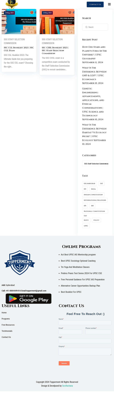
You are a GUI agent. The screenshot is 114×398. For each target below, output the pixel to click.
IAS (101, 183)
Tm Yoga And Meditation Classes (75, 267)
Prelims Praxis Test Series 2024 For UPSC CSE (81, 273)
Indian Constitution (93, 195)
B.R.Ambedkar (89, 183)
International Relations (95, 200)
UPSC (86, 226)
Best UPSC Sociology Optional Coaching (78, 260)
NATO (86, 220)
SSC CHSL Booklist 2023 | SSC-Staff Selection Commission (55, 50)
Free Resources (8, 325)
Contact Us (95, 4)
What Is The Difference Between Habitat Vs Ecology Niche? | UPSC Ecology (94, 132)
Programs (6, 318)
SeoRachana (67, 385)
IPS (85, 206)
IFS (85, 189)
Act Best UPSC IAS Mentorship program (78, 254)
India (93, 189)
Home (4, 312)
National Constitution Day (94, 212)
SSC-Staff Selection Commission (14, 41)
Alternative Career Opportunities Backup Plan (80, 285)
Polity (96, 220)
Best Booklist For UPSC (71, 292)
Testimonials (7, 331)
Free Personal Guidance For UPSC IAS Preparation (83, 279)
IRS (92, 206)
